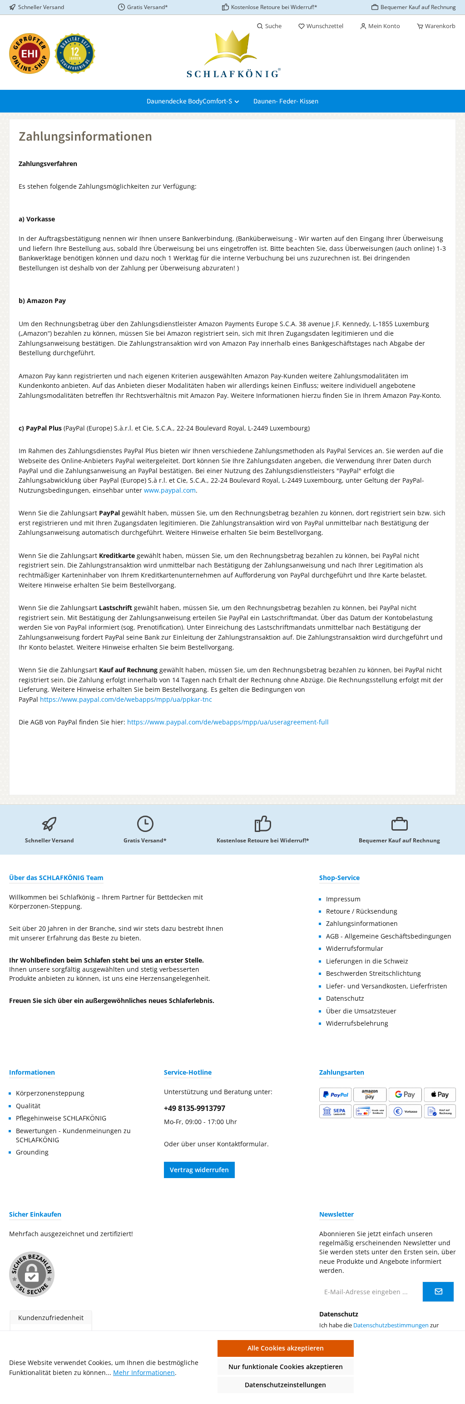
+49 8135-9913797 (194, 1108)
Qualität (28, 1106)
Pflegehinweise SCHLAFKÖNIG (61, 1118)
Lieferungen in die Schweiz (367, 961)
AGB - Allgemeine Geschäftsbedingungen (388, 936)
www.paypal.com (170, 490)
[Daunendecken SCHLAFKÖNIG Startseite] (232, 53)
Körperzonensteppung (50, 1093)
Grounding (32, 1152)
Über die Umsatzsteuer (361, 1011)
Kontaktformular (242, 1144)
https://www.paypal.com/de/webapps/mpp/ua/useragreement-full (228, 722)
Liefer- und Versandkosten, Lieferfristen (386, 986)
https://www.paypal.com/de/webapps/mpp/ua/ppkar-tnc (126, 699)
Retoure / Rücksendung (361, 911)
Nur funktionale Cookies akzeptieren (285, 1366)
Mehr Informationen (144, 1372)
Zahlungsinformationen (362, 924)
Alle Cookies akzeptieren (285, 1348)
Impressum (343, 899)
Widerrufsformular (354, 948)
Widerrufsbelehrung (357, 1023)
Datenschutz (345, 998)
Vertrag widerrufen (199, 1169)
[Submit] (438, 1292)
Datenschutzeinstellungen (285, 1384)
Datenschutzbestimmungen (391, 1325)
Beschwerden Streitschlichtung (373, 973)
